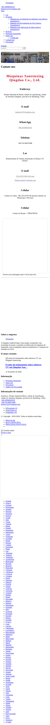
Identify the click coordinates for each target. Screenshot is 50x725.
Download (9, 42)
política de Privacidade (14, 387)
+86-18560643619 (25, 128)
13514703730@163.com (25, 176)
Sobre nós (9, 36)
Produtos (9, 17)
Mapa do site (10, 420)
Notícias (9, 32)
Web (2, 11)
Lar (7, 15)
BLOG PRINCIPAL (13, 422)
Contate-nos (10, 40)
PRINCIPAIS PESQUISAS (16, 424)
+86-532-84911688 (8, 402)
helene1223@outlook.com (25, 112)
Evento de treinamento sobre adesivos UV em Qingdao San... (23, 365)
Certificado (14, 38)
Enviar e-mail (6, 433)
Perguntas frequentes (13, 34)
